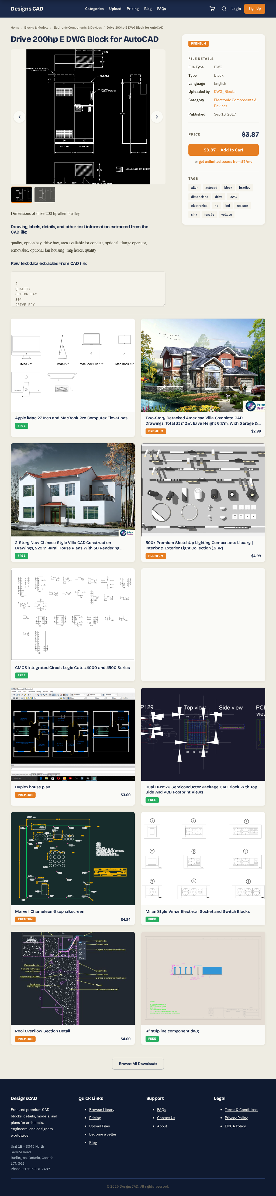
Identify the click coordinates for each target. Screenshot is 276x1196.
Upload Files (99, 1126)
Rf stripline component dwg (172, 1031)
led (227, 206)
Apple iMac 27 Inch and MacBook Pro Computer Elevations (71, 417)
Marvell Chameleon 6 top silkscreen (49, 911)
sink (194, 214)
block (228, 187)
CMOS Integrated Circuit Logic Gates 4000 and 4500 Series (72, 667)
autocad (211, 187)
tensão (209, 214)
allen (194, 187)
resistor (242, 206)
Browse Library (101, 1109)
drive (219, 197)
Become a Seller (102, 1134)
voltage (226, 214)
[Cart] (212, 8)
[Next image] (157, 117)
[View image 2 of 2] (45, 195)
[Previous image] (19, 117)
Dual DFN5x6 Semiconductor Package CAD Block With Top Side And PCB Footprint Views (201, 790)
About (162, 1126)
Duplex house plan (32, 787)
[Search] (224, 8)
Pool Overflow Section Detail (42, 1031)
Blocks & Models (36, 27)
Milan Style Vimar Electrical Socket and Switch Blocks (198, 911)
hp (216, 206)
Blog (93, 1142)
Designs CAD (27, 8)
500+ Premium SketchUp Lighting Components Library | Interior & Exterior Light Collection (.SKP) (199, 545)
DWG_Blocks (225, 91)
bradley (244, 187)
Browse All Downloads (138, 1063)
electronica (199, 206)
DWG (233, 197)
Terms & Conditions (241, 1109)
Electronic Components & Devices (77, 27)
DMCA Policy (235, 1126)
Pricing (95, 1117)
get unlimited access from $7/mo (225, 161)
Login (236, 8)
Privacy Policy (236, 1117)
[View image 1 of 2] (21, 195)
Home (15, 27)
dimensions (199, 197)
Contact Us (166, 1117)
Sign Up (255, 8)
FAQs (161, 1109)
